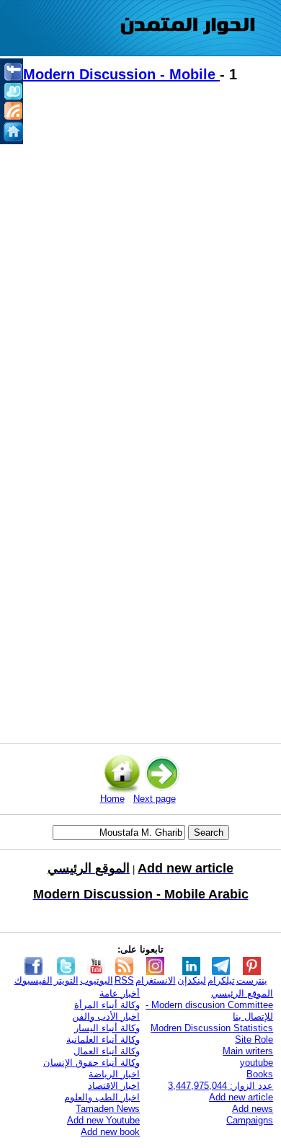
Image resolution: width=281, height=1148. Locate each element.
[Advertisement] (140, 256)
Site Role (254, 1039)
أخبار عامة (119, 993)
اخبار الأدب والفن (106, 1016)
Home (112, 798)
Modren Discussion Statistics (212, 1028)
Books (259, 1074)
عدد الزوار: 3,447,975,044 (220, 1085)
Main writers (248, 1051)
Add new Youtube (103, 1120)
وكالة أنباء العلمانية (103, 1039)
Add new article (241, 1097)
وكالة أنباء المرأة (107, 1004)
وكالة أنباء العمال (106, 1051)
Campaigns (249, 1120)
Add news (252, 1108)
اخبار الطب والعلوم (102, 1097)
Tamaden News (108, 1108)
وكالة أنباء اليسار (107, 1028)
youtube (256, 1062)
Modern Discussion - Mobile (121, 74)
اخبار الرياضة (114, 1074)
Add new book (110, 1131)
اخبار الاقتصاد (114, 1085)
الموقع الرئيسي (242, 993)
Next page (154, 798)
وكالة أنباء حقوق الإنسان (91, 1062)
